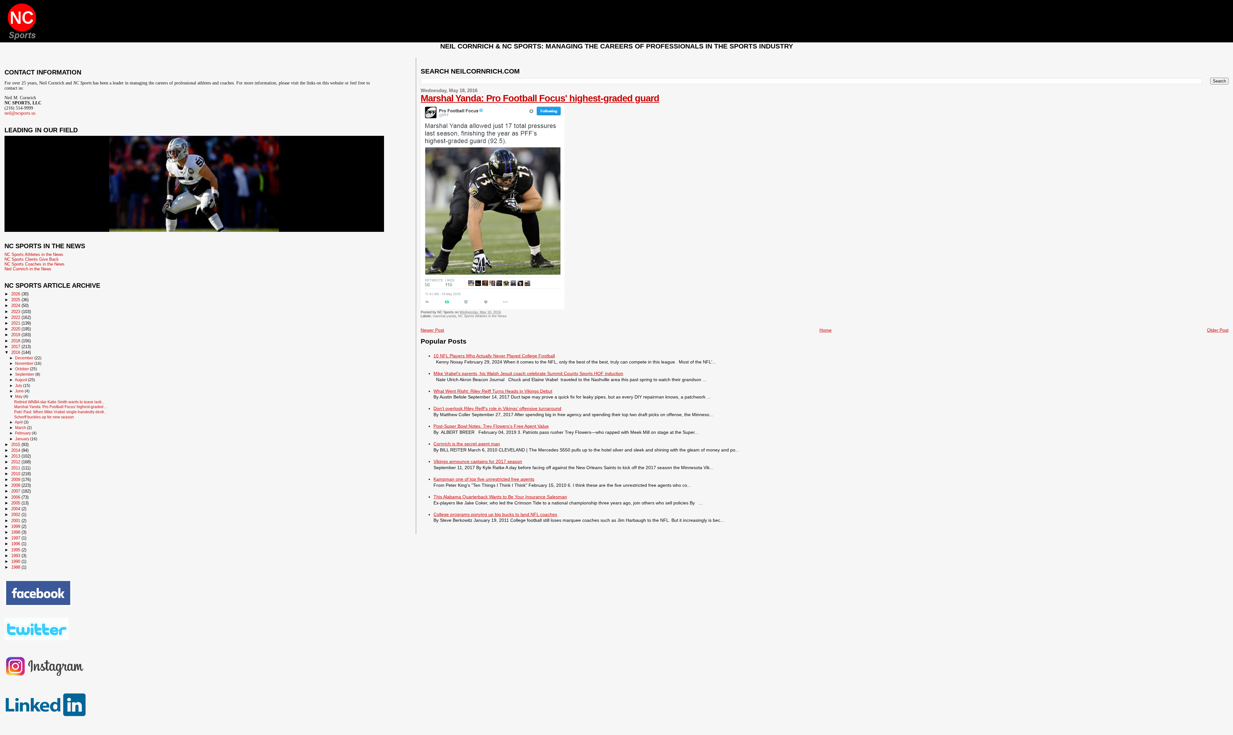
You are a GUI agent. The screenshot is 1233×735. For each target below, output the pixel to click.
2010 (16, 473)
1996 (16, 543)
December (24, 358)
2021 (16, 323)
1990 (16, 561)
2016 (16, 352)
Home (825, 330)
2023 (16, 311)
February (23, 433)
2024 (16, 305)
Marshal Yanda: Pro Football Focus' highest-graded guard (540, 98)
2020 (16, 329)
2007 (16, 491)
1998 (16, 532)
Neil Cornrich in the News (27, 269)
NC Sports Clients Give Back (31, 259)
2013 (16, 456)
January (22, 439)
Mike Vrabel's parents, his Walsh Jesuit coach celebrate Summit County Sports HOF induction (528, 373)
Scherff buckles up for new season (44, 417)
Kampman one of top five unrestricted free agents (483, 479)
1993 (16, 555)
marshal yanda (444, 316)
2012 (16, 461)
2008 (16, 485)
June (20, 391)
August (21, 380)
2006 (16, 497)
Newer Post (432, 330)
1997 (16, 538)
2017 (16, 346)
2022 (16, 317)
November (24, 363)
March (21, 427)
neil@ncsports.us (19, 113)
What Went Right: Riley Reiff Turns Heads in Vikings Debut (492, 391)
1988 (16, 567)
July (19, 385)
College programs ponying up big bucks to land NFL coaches (495, 514)
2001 (16, 520)
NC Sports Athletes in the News (482, 316)
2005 (16, 503)
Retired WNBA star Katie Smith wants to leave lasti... (59, 402)
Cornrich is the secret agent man (466, 443)
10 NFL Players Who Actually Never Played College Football (494, 355)
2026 (16, 294)
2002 (16, 514)
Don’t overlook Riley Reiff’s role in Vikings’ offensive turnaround (497, 408)
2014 (16, 450)
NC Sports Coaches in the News (34, 264)
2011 (16, 468)
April (19, 422)
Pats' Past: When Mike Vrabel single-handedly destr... (60, 412)
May (19, 396)
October (22, 369)
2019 (16, 334)
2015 (16, 444)
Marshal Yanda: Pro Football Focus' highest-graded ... (60, 407)
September (25, 374)
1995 (16, 549)
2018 (16, 340)
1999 (16, 526)
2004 (16, 508)
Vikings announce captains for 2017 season (477, 461)
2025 (16, 299)
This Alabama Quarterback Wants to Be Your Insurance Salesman (500, 496)
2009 (16, 479)
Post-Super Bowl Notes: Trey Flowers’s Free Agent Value (491, 426)
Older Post (1218, 330)
